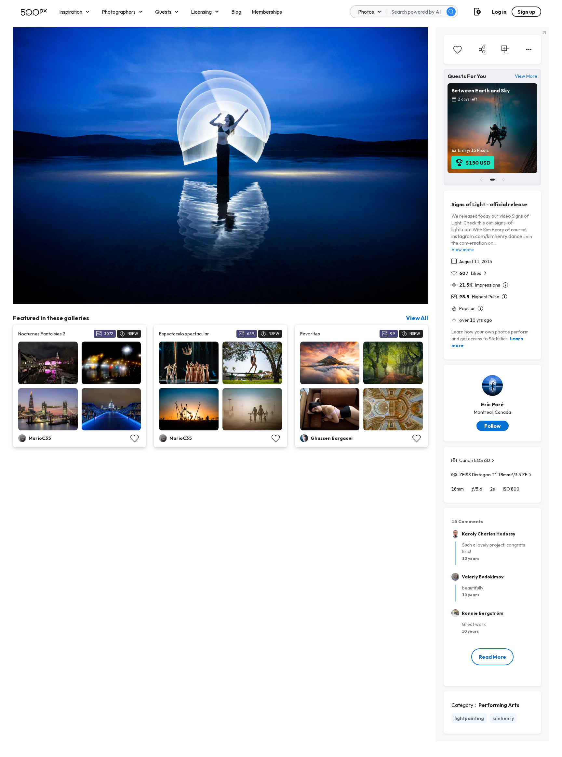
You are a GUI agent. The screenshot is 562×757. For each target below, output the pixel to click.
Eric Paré (492, 404)
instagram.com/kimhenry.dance (486, 236)
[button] (451, 12)
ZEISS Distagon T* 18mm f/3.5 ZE (493, 475)
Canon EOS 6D (474, 460)
